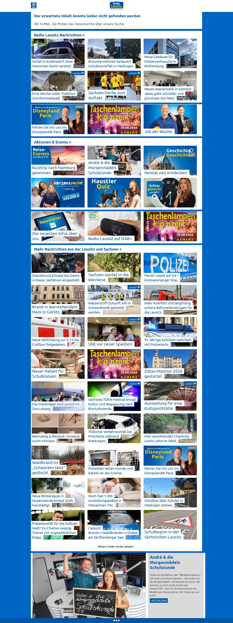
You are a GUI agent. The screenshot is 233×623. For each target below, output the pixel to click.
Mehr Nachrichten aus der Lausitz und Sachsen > (78, 249)
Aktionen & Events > (52, 142)
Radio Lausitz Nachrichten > (59, 34)
